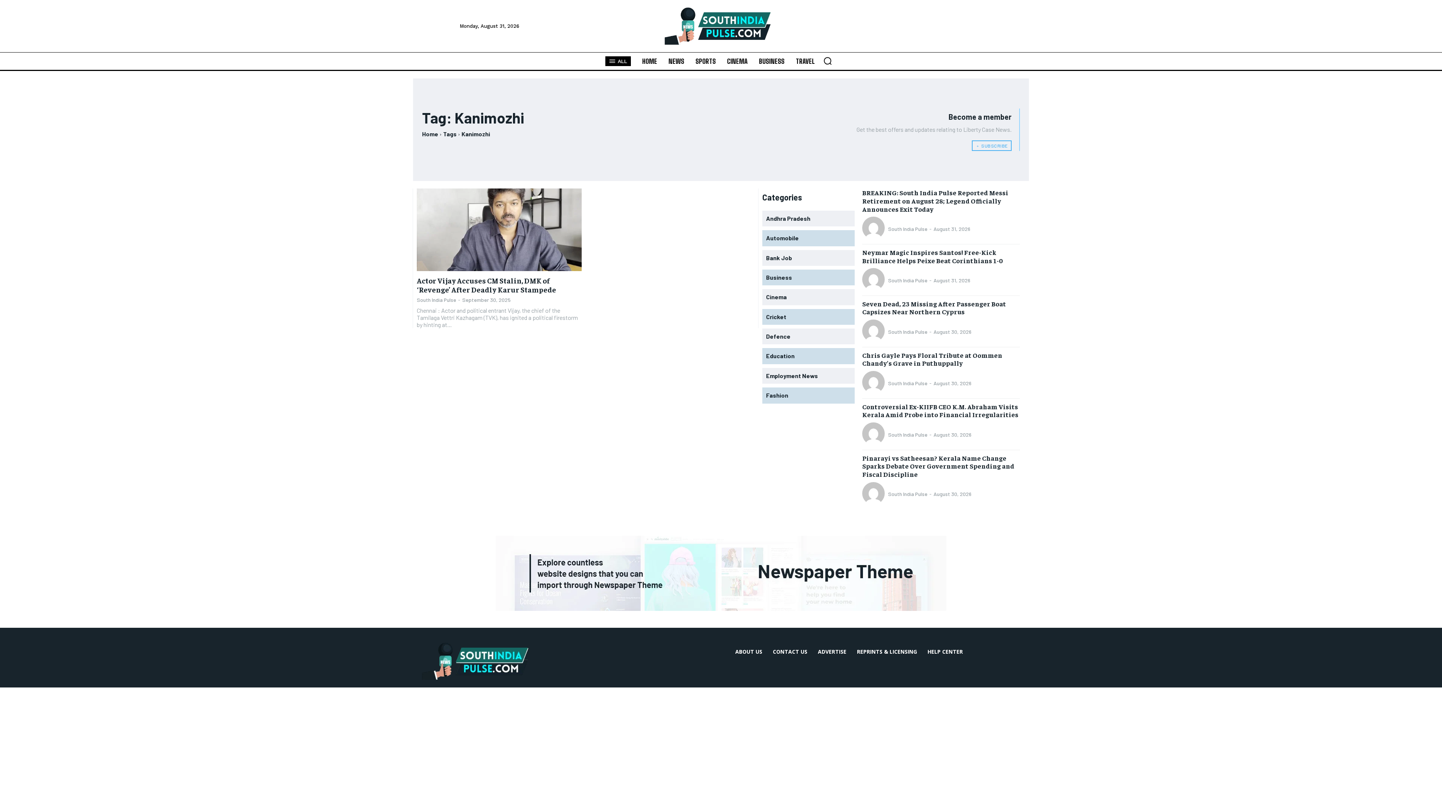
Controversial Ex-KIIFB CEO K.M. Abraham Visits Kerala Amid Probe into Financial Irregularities (940, 410)
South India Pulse (436, 300)
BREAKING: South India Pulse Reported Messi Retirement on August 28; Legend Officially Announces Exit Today (935, 200)
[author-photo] (874, 229)
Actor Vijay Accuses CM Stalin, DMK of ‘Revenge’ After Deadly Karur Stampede (486, 285)
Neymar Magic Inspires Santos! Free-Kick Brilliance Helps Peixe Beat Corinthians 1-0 (932, 256)
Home (430, 133)
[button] (828, 61)
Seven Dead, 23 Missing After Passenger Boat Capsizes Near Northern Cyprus (934, 307)
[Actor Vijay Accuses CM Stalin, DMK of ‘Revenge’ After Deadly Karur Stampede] (499, 229)
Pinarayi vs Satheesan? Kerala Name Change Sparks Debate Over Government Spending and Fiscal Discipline (938, 466)
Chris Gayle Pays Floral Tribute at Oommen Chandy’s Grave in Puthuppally (932, 359)
